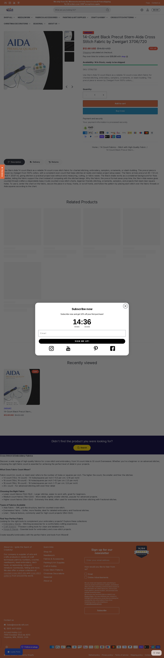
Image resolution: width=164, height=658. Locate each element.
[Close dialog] (125, 306)
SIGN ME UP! (82, 341)
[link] (51, 348)
